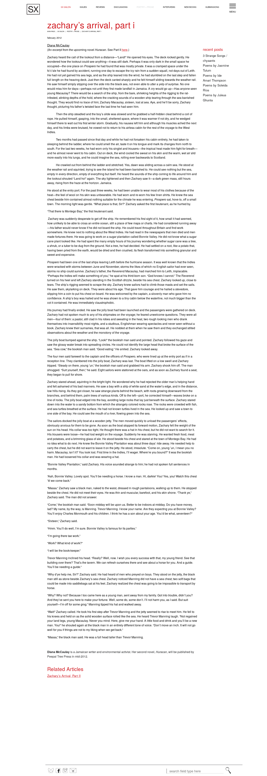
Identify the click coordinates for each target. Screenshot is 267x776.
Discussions (121, 6)
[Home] (33, 9)
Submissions (212, 6)
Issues (83, 6)
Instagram (65, 770)
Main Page (51, 31)
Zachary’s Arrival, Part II (64, 675)
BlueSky (51, 770)
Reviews (100, 6)
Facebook (58, 770)
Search (228, 770)
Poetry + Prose (145, 6)
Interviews (169, 6)
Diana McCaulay (58, 45)
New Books (190, 6)
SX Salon (66, 6)
